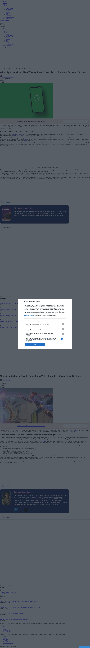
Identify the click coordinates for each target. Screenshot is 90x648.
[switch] (62, 324)
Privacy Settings (85, 647)
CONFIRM (34, 344)
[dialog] (45, 324)
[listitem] (45, 321)
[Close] (69, 302)
